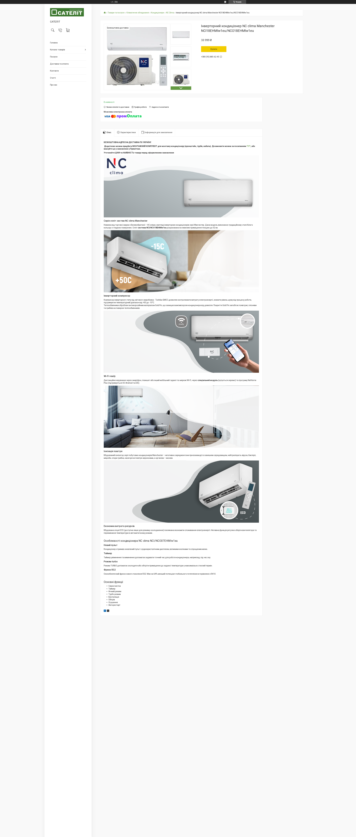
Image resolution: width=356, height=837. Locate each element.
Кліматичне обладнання (138, 13)
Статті (53, 78)
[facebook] (105, 611)
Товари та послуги (116, 13)
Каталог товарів (57, 50)
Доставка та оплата (59, 64)
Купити (214, 49)
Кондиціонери (157, 13)
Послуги (53, 57)
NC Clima (170, 13)
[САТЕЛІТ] (68, 12)
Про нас (53, 85)
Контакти (54, 71)
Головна (54, 43)
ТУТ (249, 146)
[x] (108, 611)
